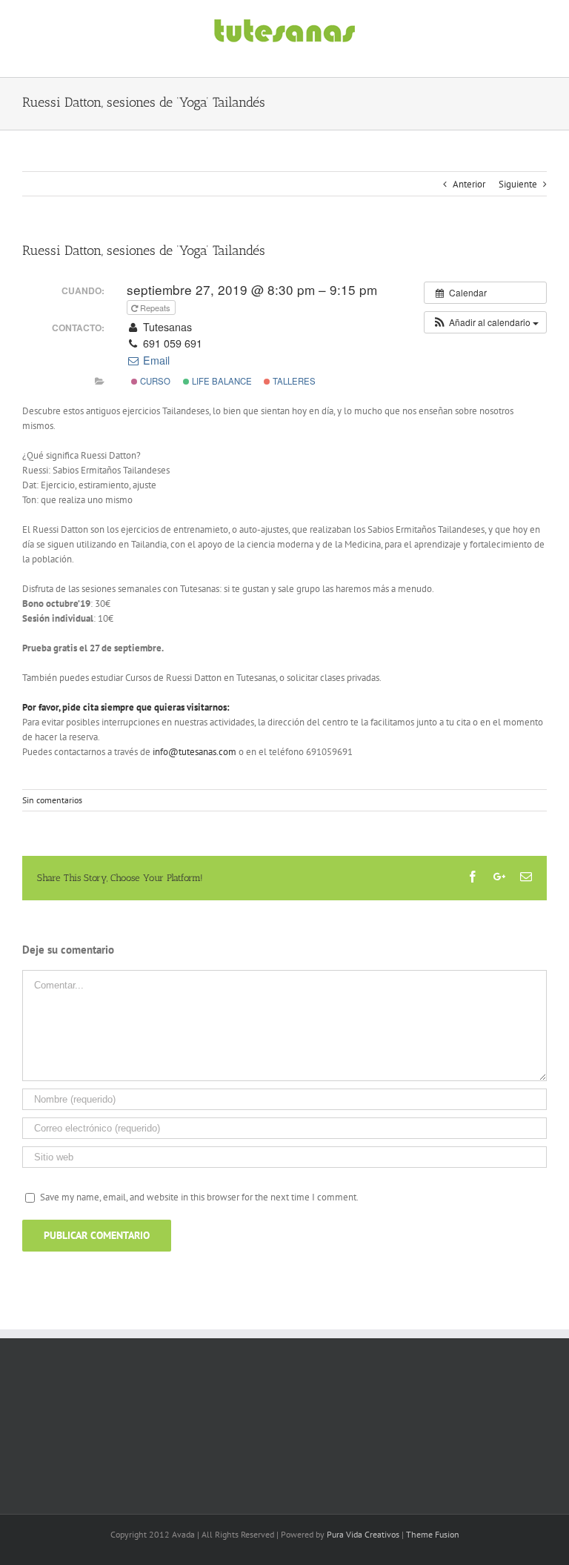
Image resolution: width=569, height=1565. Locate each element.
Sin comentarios (52, 799)
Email (155, 360)
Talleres (293, 381)
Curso (154, 381)
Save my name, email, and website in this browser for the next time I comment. (199, 1197)
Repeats (155, 307)
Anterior (469, 184)
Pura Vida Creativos (363, 1534)
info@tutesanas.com (194, 751)
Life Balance (221, 381)
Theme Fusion (432, 1534)
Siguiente (518, 184)
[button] (485, 322)
